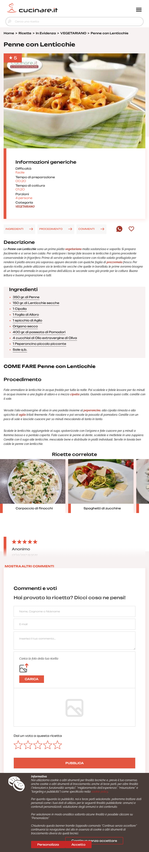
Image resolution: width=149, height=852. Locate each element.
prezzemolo (114, 262)
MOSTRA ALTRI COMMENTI (29, 566)
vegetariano (73, 249)
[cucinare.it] (57, 7)
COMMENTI (86, 228)
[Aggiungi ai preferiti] (131, 229)
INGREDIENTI (14, 228)
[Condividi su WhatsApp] (119, 231)
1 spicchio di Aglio (27, 320)
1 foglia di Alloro (26, 314)
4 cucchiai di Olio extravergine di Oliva (45, 338)
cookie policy (99, 791)
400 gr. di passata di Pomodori (39, 332)
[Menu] (139, 10)
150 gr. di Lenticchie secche (36, 303)
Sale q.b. (20, 349)
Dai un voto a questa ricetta (38, 736)
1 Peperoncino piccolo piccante (39, 344)
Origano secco (25, 326)
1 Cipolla (20, 309)
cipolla (75, 394)
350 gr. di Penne (26, 297)
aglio (22, 414)
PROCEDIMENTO (51, 228)
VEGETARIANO (25, 206)
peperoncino (92, 410)
